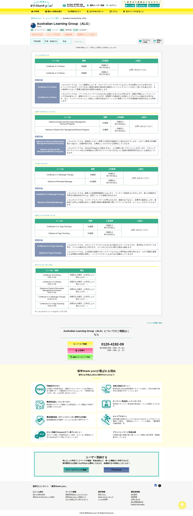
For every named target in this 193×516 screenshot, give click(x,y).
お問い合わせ (135, 499)
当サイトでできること (135, 11)
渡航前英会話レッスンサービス (76, 494)
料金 (64, 41)
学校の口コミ (75, 11)
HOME (36, 11)
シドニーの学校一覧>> (155, 323)
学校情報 (37, 41)
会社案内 (134, 494)
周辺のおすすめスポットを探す (44, 497)
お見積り (81, 350)
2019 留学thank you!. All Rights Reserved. (97, 513)
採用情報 (134, 497)
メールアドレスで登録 (77, 470)
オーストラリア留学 (52, 18)
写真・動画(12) (51, 41)
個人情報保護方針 (137, 502)
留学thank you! (36, 18)
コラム (114, 11)
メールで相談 (81, 344)
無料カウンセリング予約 (81, 357)
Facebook (117, 470)
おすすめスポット (96, 11)
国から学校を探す (55, 11)
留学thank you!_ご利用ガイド (76, 497)
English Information (138, 504)
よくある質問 (103, 499)
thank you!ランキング (105, 497)
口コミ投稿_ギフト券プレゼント (77, 499)
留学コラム (102, 494)
